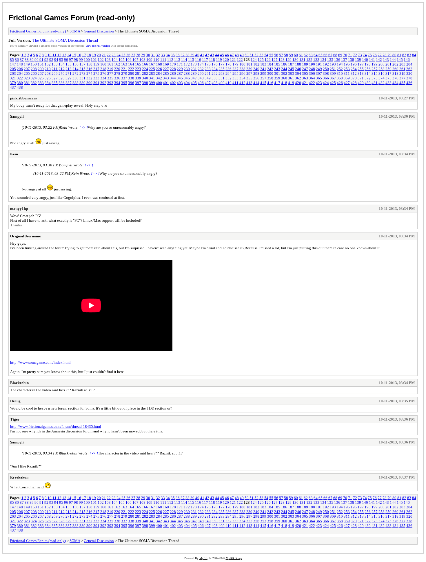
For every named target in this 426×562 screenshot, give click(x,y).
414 (256, 83)
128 (281, 59)
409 (222, 83)
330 (75, 78)
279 (124, 73)
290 (201, 73)
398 (145, 83)
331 (82, 78)
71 (350, 55)
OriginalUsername (25, 236)
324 (34, 78)
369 (347, 78)
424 (326, 83)
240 (256, 69)
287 (180, 73)
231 (194, 69)
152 (48, 64)
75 (370, 55)
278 (117, 73)
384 (48, 83)
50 (247, 55)
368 (340, 78)
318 (395, 73)
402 (173, 83)
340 (145, 78)
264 (20, 73)
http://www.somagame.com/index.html (40, 362)
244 (284, 69)
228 (173, 69)
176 (215, 64)
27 (133, 55)
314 (368, 73)
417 (277, 83)
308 (326, 73)
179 (235, 64)
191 (319, 64)
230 (187, 69)
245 (291, 69)
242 (270, 69)
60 (296, 55)
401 (166, 83)
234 (215, 69)
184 (270, 64)
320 (409, 73)
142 (379, 59)
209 (41, 69)
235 (222, 69)
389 (82, 83)
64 (316, 55)
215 (82, 69)
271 (68, 73)
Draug (15, 401)
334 (103, 78)
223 (138, 69)
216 (89, 69)
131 (302, 59)
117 (205, 59)
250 (326, 69)
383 (41, 83)
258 (381, 69)
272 (75, 73)
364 (312, 78)
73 (360, 55)
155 (68, 64)
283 (152, 73)
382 (34, 83)
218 (103, 69)
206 (20, 69)
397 (138, 83)
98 (76, 59)
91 (41, 59)
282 (145, 73)
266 (34, 73)
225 (152, 69)
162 (117, 64)
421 (305, 83)
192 (326, 64)
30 (148, 55)
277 (110, 73)
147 (13, 64)
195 (347, 64)
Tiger (14, 419)
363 (305, 78)
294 (228, 73)
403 (180, 83)
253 (347, 69)
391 (96, 83)
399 (152, 83)
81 (399, 55)
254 (354, 69)
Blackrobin (19, 383)
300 (270, 73)
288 (187, 73)
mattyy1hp (19, 208)
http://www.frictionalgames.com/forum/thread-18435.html (55, 426)
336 (117, 78)
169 (166, 64)
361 (291, 78)
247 (305, 69)
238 (242, 69)
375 (388, 78)
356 (256, 78)
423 (319, 83)
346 (187, 78)
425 (333, 83)
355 (249, 78)
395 (124, 83)
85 (12, 59)
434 (395, 83)
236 (228, 69)
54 (266, 55)
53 (261, 55)
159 (96, 64)
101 (94, 59)
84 (414, 55)
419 (291, 83)
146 (407, 59)
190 (312, 64)
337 (124, 78)
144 (393, 59)
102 (101, 59)
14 (69, 55)
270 (62, 73)
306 (312, 73)
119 (219, 59)
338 (131, 78)
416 (270, 83)
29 (143, 55)
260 (395, 69)
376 (395, 78)
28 (138, 55)
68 (335, 55)
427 (347, 83)
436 (409, 83)
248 (312, 69)
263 (13, 73)
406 (201, 83)
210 (48, 69)
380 (20, 83)
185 (277, 64)
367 (333, 78)
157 (82, 64)
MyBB (203, 558)
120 (226, 59)
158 (89, 64)
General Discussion (99, 31)
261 (402, 69)
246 (298, 69)
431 (375, 83)
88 (27, 59)
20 (99, 55)
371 (361, 78)
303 (291, 73)
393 (110, 83)
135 (330, 59)
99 (81, 59)
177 (222, 64)
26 (128, 55)
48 (237, 55)
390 (89, 83)
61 (301, 55)
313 (361, 73)
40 (197, 55)
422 (312, 83)
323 (27, 78)
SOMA (75, 31)
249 (319, 69)
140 (365, 59)
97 (71, 59)
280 (131, 73)
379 (13, 83)
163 (124, 64)
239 (249, 69)
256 (368, 69)
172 (187, 64)
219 (110, 69)
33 (163, 55)
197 (361, 64)
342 (159, 78)
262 (409, 69)
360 (284, 78)
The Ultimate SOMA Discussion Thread (65, 40)
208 (34, 69)
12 (59, 55)
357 (263, 78)
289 (194, 73)
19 (94, 55)
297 (249, 73)
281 (138, 73)
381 (27, 83)
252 (340, 69)
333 (96, 78)
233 (208, 69)
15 (74, 55)
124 (254, 59)
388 (75, 83)
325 (41, 78)
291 (208, 73)
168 (159, 64)
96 (66, 59)
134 (323, 59)
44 (217, 55)
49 (242, 55)
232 (201, 69)
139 (358, 59)
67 (330, 55)
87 (22, 59)
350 (215, 78)
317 (388, 73)
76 (375, 55)
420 (298, 83)
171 (180, 64)
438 (20, 87)
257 (375, 69)
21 (104, 55)
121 (233, 59)
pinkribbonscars (23, 98)
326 (48, 78)
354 (242, 78)
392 (103, 83)
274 (89, 73)
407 (208, 83)
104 (115, 59)
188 (298, 64)
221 (124, 69)
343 (166, 78)
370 (354, 78)
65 (320, 55)
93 (51, 59)
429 (361, 83)
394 (117, 83)
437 (13, 87)
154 (62, 64)
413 (249, 83)
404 (187, 83)
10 (50, 55)
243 (277, 69)
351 (222, 78)
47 (232, 55)
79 (389, 55)
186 (284, 64)
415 (263, 83)
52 (256, 55)
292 (215, 73)
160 (103, 64)
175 (208, 64)
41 (202, 55)
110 (156, 59)
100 (87, 59)
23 (114, 55)
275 (96, 73)
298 (256, 73)
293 (222, 73)
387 (68, 83)
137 (344, 59)
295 (235, 73)
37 (183, 55)
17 (84, 55)
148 (20, 64)
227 (166, 69)
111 (163, 59)
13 (64, 55)
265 (27, 73)
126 (268, 59)
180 (242, 64)
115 (191, 59)
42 (207, 55)
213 (68, 69)
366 (326, 78)
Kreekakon (19, 477)
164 (131, 64)
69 (340, 55)
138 (351, 59)
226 (159, 69)
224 (145, 69)
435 (402, 83)
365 (319, 78)
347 (194, 78)
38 (187, 55)
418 (284, 83)
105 (122, 59)
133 (316, 59)
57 (281, 55)
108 (142, 59)
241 (263, 69)
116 (198, 59)
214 (75, 69)
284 (159, 73)
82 (404, 55)
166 (145, 64)
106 (128, 59)
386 (62, 83)
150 (34, 64)
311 (347, 73)
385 (55, 83)
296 (242, 73)
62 (306, 55)
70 (345, 55)
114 (184, 59)
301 (277, 73)
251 (333, 69)
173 (194, 64)
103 (108, 59)
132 (309, 59)
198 (368, 64)
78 (385, 55)
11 (54, 55)
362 (298, 78)
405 (194, 83)
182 (256, 64)
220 (117, 69)
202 (395, 64)
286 (173, 73)
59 (291, 55)
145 (400, 59)
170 (173, 64)
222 (131, 69)
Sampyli (17, 116)
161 (110, 64)
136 (337, 59)
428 (354, 83)
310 (340, 73)
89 (32, 59)
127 (275, 59)
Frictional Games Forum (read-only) (71, 17)
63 (311, 55)
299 (263, 73)
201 (388, 64)
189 (305, 64)
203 (402, 64)
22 (109, 55)
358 (270, 78)
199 (375, 64)
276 (103, 73)
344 (173, 78)
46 (227, 55)
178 (228, 64)
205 (13, 69)
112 (170, 59)
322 (20, 78)
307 (319, 73)
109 (149, 59)
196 (354, 64)
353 (235, 78)
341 (152, 78)
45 (222, 55)
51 (252, 55)
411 (235, 83)
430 (368, 83)
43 (212, 55)
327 (55, 78)
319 (402, 73)
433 (388, 83)
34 (168, 55)
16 (79, 55)
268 (48, 73)
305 (305, 73)
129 (288, 59)
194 (340, 64)
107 (135, 59)
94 (56, 59)
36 (178, 55)
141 (372, 59)
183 (263, 64)
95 (61, 59)
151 (41, 64)
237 (235, 69)
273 (82, 73)
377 (402, 78)
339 (138, 78)
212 (62, 69)
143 (386, 59)
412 (242, 83)
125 (261, 59)
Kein (14, 154)
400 (159, 83)
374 (381, 78)
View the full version (97, 45)
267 (41, 73)
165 (138, 64)
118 (212, 59)
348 (201, 78)
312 (354, 73)
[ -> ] (83, 127)
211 (55, 69)
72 (355, 55)
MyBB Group (234, 558)
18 (89, 55)
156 (75, 64)
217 (96, 69)
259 (388, 69)
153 (55, 64)
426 (340, 83)
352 (228, 78)
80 (394, 55)
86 (17, 59)
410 (228, 83)
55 (271, 55)
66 (325, 55)
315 (375, 73)
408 (215, 83)
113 (177, 59)
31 (153, 55)
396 (131, 83)
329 (68, 78)
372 (368, 78)
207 (27, 69)
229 (180, 69)
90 (36, 59)
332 (89, 78)
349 (208, 78)
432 (381, 83)
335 (110, 78)
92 (46, 59)
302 (284, 73)
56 (276, 55)
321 (13, 78)
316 (381, 73)
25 (123, 55)
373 (375, 78)
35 (173, 55)
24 (118, 55)
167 (152, 64)
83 (409, 55)
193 (333, 64)
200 (381, 64)
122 (240, 59)
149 (27, 64)
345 (180, 78)
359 (277, 78)
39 (192, 55)
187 (291, 64)
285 (166, 73)
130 (295, 59)
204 (409, 64)
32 (158, 55)
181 (249, 64)
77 (380, 55)
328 (62, 78)
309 (333, 73)
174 (201, 64)
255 (361, 69)
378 (409, 78)
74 (365, 55)
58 (286, 55)
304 (298, 73)
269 (55, 73)
